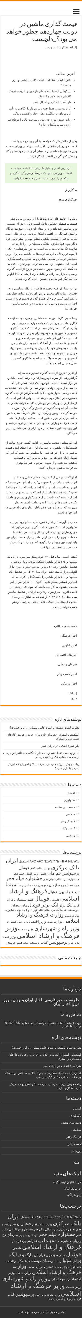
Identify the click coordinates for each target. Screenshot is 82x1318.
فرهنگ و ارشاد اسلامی (51, 1247)
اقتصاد (49, 156)
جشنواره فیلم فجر (24, 878)
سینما (11, 884)
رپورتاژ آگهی (73, 1195)
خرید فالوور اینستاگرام (67, 1182)
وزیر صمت (25, 929)
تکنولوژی (71, 527)
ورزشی (57, 173)
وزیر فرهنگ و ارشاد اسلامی (42, 931)
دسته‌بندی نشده (65, 807)
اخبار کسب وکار (67, 674)
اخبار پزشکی (69, 683)
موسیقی (73, 910)
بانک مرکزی (65, 867)
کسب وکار (68, 828)
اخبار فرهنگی (69, 635)
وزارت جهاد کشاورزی (17, 910)
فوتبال (41, 898)
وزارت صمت (72, 915)
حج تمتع (74, 885)
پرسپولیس (58, 942)
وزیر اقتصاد (37, 921)
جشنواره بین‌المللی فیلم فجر (61, 879)
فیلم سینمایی (23, 899)
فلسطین (54, 899)
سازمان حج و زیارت (46, 885)
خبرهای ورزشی (67, 664)
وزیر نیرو (73, 942)
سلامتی (64, 178)
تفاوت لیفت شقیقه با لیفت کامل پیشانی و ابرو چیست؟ (44, 727)
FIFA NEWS (69, 861)
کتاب (44, 942)
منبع (74, 698)
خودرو (65, 885)
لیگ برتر (65, 905)
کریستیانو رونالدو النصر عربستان (23, 942)
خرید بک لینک (72, 1188)
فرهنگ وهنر (34, 173)
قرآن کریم (38, 1255)
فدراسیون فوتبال (61, 892)
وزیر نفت (9, 937)
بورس (46, 868)
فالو (76, 1162)
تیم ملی (54, 873)
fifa (56, 861)
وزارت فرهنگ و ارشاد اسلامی (47, 1269)
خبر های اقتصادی (66, 654)
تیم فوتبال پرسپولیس (19, 1224)
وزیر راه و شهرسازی (56, 928)
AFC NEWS (45, 861)
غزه (76, 892)
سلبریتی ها (24, 885)
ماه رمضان (19, 905)
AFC (33, 861)
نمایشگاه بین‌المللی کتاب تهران (48, 909)
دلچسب (50, 47)
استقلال (24, 861)
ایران (12, 860)
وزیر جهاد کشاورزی (17, 921)
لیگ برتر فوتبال (43, 904)
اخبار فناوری (69, 645)
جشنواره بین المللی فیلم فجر (30, 873)
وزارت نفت (54, 921)
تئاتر (39, 868)
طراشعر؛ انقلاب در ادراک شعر (52, 102)
